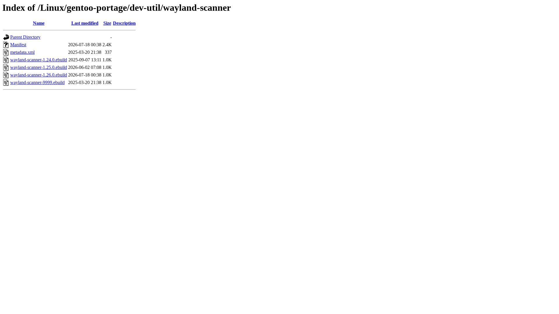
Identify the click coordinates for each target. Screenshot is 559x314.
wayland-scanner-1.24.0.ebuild (38, 59)
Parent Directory (25, 37)
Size (107, 23)
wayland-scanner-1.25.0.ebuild (38, 67)
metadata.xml (22, 52)
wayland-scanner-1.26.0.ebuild (38, 74)
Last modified (84, 23)
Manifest (18, 44)
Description (124, 23)
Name (39, 23)
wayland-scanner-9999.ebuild (37, 82)
